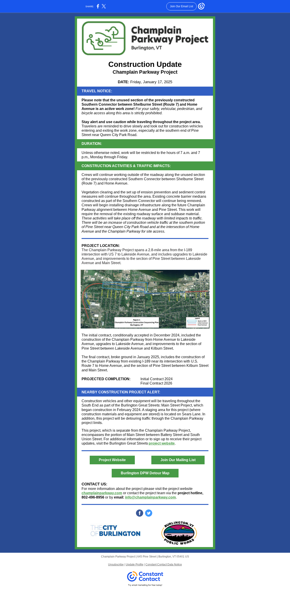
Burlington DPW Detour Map (145, 473)
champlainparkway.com (102, 493)
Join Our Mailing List (178, 460)
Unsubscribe (116, 564)
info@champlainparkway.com (150, 497)
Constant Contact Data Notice (163, 564)
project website (162, 443)
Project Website (112, 460)
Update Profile (134, 564)
